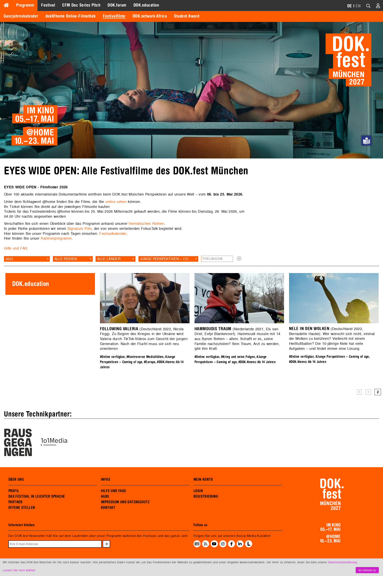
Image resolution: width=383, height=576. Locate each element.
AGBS (105, 496)
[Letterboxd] (248, 546)
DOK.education (146, 5)
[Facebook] (231, 544)
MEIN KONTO (203, 480)
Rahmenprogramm (56, 238)
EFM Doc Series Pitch (81, 5)
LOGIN (198, 491)
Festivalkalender (112, 233)
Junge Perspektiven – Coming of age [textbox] (169, 259)
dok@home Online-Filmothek (70, 16)
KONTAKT (108, 508)
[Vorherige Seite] (359, 392)
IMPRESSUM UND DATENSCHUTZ (125, 502)
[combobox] (27, 259)
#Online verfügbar (112, 357)
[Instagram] (223, 544)
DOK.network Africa (150, 16)
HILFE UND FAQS (113, 491)
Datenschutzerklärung (342, 562)
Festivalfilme (114, 16)
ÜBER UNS (16, 480)
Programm (25, 5)
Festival (48, 5)
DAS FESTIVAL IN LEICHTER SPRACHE (36, 496)
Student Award (186, 16)
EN (358, 6)
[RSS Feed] (205, 544)
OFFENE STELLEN (21, 508)
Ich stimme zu (367, 570)
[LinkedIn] (240, 544)
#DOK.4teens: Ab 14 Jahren (256, 362)
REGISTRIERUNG (205, 496)
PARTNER (15, 502)
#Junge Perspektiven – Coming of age (342, 357)
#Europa (149, 362)
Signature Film (79, 228)
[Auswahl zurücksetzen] (239, 258)
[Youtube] (214, 544)
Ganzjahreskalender (21, 16)
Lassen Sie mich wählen (19, 570)
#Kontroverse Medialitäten (145, 357)
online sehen (116, 201)
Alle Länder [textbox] (108, 259)
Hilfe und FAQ (15, 248)
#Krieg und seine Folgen (238, 357)
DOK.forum (117, 5)
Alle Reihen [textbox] (65, 259)
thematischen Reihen (146, 223)
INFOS (105, 480)
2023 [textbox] (9, 259)
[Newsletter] (197, 544)
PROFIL (13, 491)
